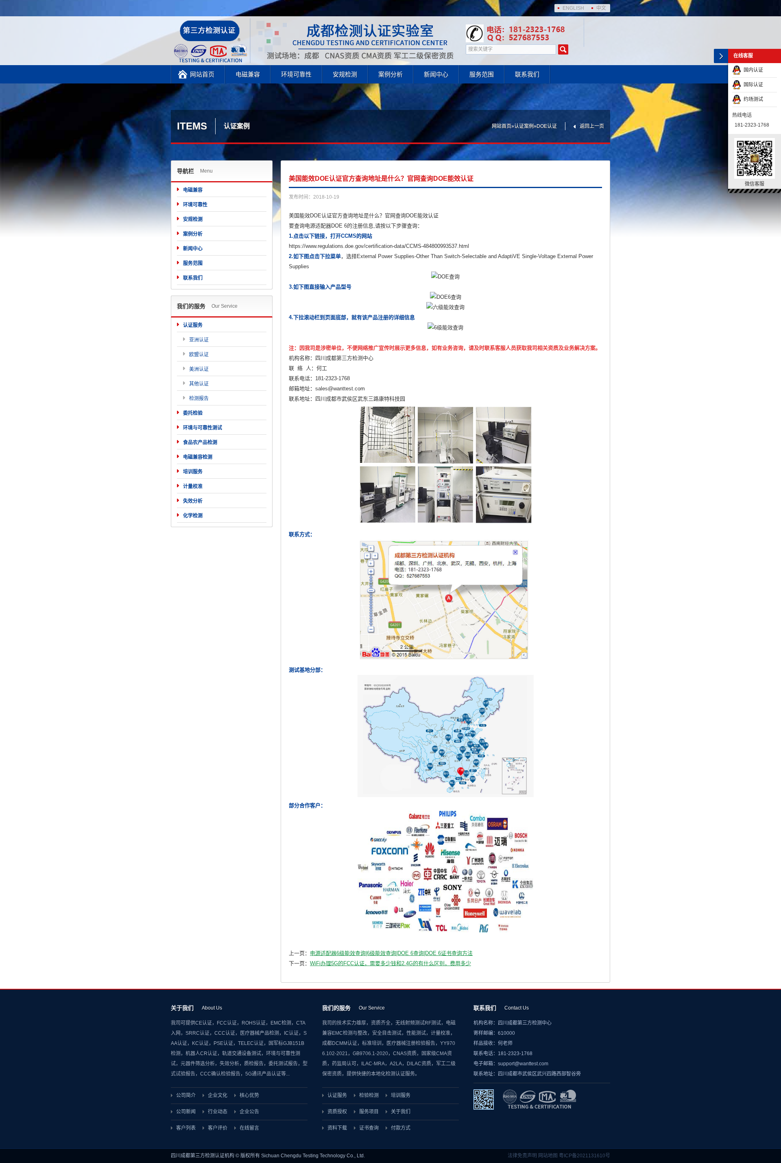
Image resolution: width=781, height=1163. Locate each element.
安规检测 (345, 74)
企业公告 (249, 1112)
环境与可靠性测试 (202, 428)
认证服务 (193, 325)
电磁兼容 (248, 74)
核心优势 (249, 1095)
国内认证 (752, 70)
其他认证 (199, 384)
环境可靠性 (296, 74)
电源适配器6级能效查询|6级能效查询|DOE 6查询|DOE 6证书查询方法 (391, 953)
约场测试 (752, 99)
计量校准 (193, 486)
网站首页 (202, 74)
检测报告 (199, 398)
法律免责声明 (522, 1156)
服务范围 (481, 74)
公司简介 (186, 1095)
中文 (601, 8)
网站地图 (548, 1156)
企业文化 (217, 1095)
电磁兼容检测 (197, 457)
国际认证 (752, 85)
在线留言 (249, 1128)
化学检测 (193, 516)
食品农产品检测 (200, 442)
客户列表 (186, 1128)
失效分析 (193, 501)
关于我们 (400, 1112)
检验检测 (369, 1095)
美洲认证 (199, 369)
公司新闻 (186, 1112)
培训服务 (193, 472)
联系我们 (527, 74)
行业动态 (217, 1112)
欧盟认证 (199, 354)
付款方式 (400, 1128)
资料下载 (337, 1128)
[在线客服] (721, 56)
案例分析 (390, 74)
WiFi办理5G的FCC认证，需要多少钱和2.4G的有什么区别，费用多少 (390, 963)
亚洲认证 (199, 340)
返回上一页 (592, 126)
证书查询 (369, 1128)
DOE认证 (547, 126)
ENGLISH (573, 8)
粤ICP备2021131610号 (584, 1156)
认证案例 (524, 126)
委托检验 (193, 413)
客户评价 (217, 1128)
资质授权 (337, 1112)
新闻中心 (436, 74)
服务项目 (369, 1112)
